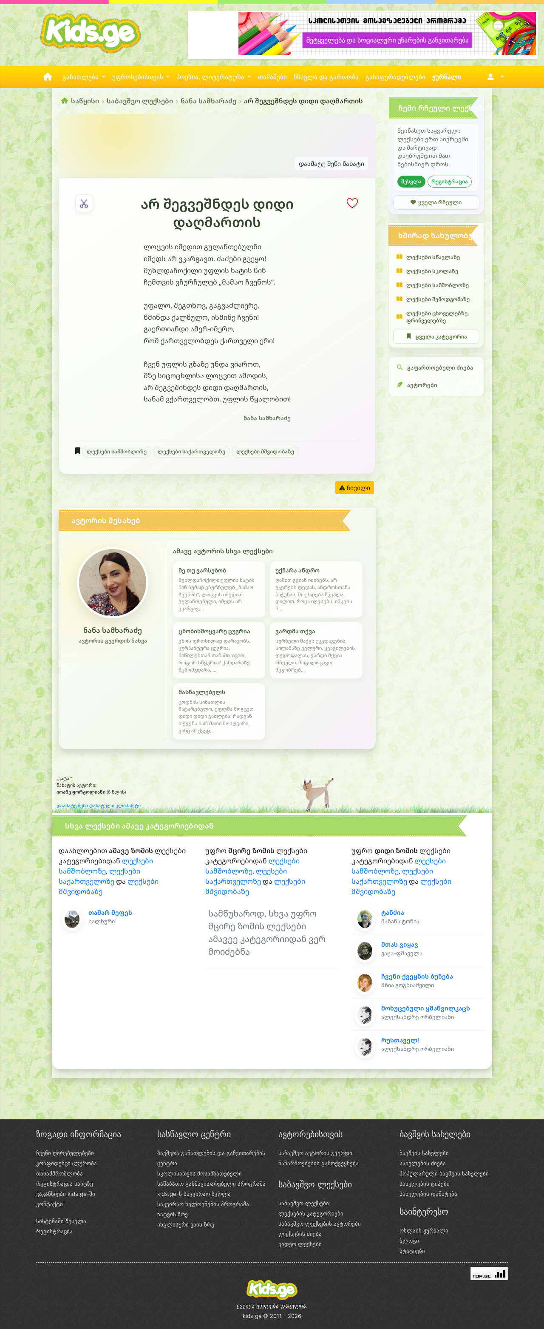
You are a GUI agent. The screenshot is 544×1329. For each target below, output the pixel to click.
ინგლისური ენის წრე (185, 1224)
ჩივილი (357, 488)
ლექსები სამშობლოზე (117, 451)
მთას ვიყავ (399, 944)
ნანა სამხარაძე (208, 100)
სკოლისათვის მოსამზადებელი (199, 1173)
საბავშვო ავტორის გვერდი (315, 1153)
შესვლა (411, 181)
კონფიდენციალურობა (66, 1163)
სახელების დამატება (428, 1193)
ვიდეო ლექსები (300, 1244)
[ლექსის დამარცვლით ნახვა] (84, 203)
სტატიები (412, 1250)
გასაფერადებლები (395, 77)
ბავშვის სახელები (424, 1153)
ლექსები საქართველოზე (191, 451)
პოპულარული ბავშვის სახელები (444, 1173)
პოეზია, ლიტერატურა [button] (211, 77)
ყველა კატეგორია (441, 336)
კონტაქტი (49, 1204)
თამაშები (272, 77)
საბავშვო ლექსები (140, 100)
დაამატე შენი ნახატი (331, 163)
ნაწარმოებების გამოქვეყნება (318, 1163)
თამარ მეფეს (110, 912)
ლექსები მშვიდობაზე (265, 451)
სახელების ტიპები (425, 1183)
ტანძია (392, 912)
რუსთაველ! (400, 1040)
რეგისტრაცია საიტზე (64, 1183)
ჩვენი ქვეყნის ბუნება (417, 976)
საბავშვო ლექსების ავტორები (319, 1223)
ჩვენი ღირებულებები (65, 1153)
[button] (494, 77)
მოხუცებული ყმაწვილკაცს (425, 1008)
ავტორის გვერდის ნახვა (113, 640)
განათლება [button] (81, 77)
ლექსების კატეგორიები (310, 1213)
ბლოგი (409, 1240)
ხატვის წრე (172, 1214)
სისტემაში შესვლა (61, 1221)
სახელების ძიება (423, 1163)
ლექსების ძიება (300, 1233)
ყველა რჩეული (440, 202)
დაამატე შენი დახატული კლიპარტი (99, 805)
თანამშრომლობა (59, 1173)
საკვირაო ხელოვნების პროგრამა (203, 1204)
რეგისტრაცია (449, 181)
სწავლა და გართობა (326, 77)
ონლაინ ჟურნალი (424, 1230)
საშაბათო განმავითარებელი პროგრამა (211, 1183)
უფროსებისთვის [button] (138, 77)
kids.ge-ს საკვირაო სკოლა (194, 1193)
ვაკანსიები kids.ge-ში (65, 1193)
